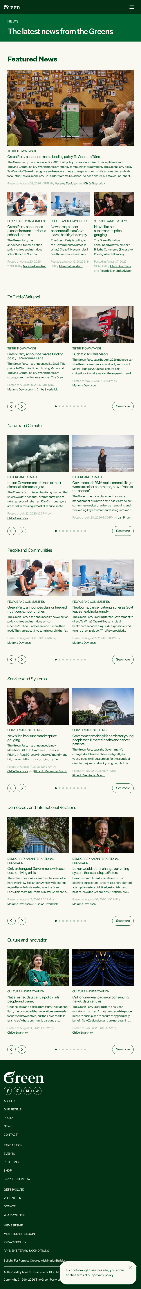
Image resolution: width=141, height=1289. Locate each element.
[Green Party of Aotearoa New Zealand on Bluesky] (28, 1091)
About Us (11, 1101)
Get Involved (14, 1189)
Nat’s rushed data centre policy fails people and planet (33, 999)
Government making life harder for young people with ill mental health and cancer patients (102, 740)
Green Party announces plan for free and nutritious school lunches (26, 231)
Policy (9, 1118)
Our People (12, 1109)
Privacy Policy (15, 1242)
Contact (11, 1134)
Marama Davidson (66, 183)
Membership (13, 1225)
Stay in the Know (17, 1179)
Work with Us (14, 1215)
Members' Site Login (19, 1234)
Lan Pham (124, 517)
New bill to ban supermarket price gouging (108, 231)
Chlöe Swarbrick (94, 183)
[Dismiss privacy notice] (130, 1268)
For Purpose (21, 1260)
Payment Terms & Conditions (26, 1250)
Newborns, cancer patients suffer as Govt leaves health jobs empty (69, 231)
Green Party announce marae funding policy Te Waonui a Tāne (53, 157)
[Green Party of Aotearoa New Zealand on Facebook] (8, 1091)
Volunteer (12, 1198)
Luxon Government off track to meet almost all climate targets (34, 485)
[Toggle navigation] (131, 7)
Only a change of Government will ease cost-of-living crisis (35, 871)
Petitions (11, 1162)
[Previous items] (11, 406)
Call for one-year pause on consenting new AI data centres (100, 999)
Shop (8, 1170)
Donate (10, 1206)
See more (123, 406)
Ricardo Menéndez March (116, 271)
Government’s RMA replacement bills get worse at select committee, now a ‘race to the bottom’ (102, 487)
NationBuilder (56, 1260)
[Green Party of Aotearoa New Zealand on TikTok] (37, 1091)
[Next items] (22, 406)
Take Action (13, 1145)
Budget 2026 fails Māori (89, 354)
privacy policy (103, 1275)
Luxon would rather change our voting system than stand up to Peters (100, 871)
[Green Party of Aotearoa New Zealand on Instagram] (18, 1091)
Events (9, 1154)
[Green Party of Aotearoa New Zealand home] (24, 1077)
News (8, 1126)
